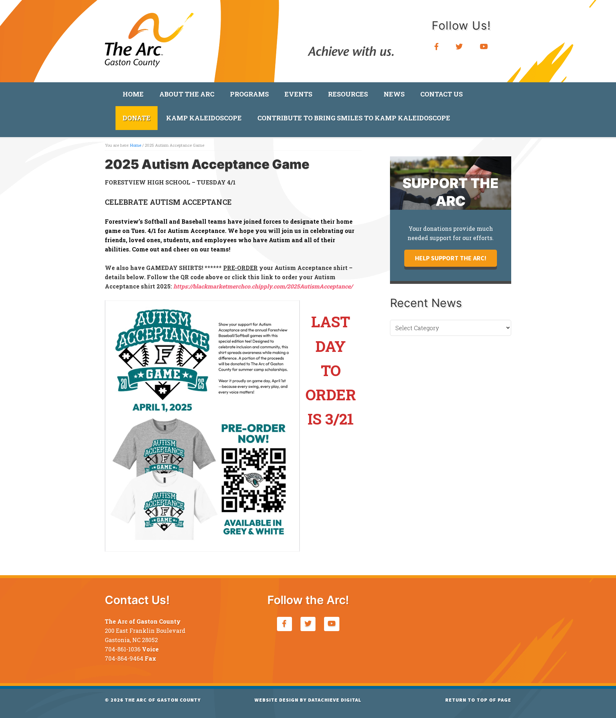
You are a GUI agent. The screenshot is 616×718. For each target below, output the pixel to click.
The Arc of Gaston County (149, 37)
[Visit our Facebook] (436, 47)
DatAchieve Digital (334, 700)
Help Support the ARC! (450, 258)
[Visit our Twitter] (459, 47)
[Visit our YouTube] (484, 47)
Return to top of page (478, 700)
